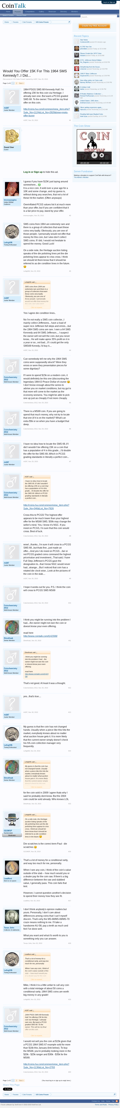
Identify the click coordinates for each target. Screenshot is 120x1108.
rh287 (35, 79)
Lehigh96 (8, 242)
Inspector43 (84, 76)
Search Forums (8, 15)
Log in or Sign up (109, 2)
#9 (70, 578)
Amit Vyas (83, 116)
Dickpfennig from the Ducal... (90, 67)
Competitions (30, 11)
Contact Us (96, 1101)
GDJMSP (8, 831)
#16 (69, 851)
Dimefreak (8, 638)
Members (74, 11)
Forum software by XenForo (21, 1105)
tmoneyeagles (10, 200)
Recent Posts (21, 15)
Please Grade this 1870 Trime (90, 53)
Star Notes (84, 40)
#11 (69, 640)
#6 (70, 429)
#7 (70, 461)
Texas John (9, 928)
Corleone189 (84, 42)
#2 (70, 215)
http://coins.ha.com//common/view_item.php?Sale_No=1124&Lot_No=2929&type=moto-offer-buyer (46, 112)
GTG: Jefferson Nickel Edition (90, 60)
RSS (117, 1101)
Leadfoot (8, 878)
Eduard (82, 55)
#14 (69, 751)
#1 (70, 120)
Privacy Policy (113, 1105)
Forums (18, 12)
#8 (70, 536)
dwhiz (82, 89)
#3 (70, 271)
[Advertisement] (37, 48)
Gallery (41, 11)
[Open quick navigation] (69, 22)
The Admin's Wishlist (81, 177)
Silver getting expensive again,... (91, 107)
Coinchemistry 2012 (10, 378)
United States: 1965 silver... (90, 101)
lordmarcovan (85, 103)
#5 (70, 403)
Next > (21, 83)
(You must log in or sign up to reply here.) (56, 1080)
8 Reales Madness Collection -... (91, 94)
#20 (69, 1072)
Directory (63, 11)
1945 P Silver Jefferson (88, 73)
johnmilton (83, 49)
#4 (70, 350)
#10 (69, 603)
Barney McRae (85, 82)
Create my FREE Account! (94, 26)
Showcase (52, 11)
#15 (69, 804)
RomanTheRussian (87, 96)
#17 (69, 901)
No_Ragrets (84, 62)
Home (8, 11)
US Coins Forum (19, 79)
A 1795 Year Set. (86, 47)
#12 (69, 688)
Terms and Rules (101, 1105)
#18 (69, 943)
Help (102, 1101)
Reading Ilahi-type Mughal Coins (91, 114)
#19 (69, 999)
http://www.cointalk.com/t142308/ (40, 636)
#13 (69, 712)
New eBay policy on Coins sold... (91, 80)
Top (113, 1101)
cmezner (83, 69)
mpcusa (83, 109)
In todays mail (85, 87)
